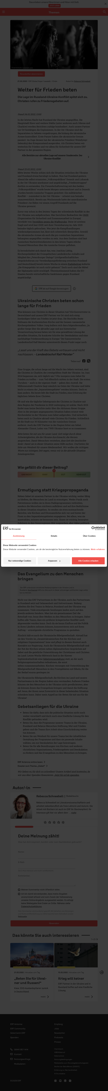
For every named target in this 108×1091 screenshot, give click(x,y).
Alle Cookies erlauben (88, 561)
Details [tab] (54, 536)
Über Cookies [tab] (89, 536)
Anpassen (52, 561)
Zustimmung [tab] (19, 536)
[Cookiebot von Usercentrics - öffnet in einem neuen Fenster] (93, 528)
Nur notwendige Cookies (19, 561)
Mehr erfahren (98, 549)
